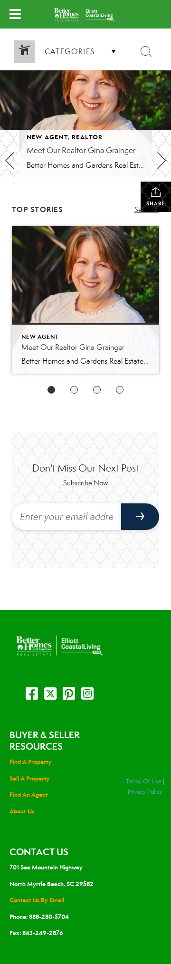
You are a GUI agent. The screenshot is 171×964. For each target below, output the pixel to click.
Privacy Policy (145, 792)
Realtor (87, 137)
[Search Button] (146, 52)
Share (155, 203)
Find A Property (31, 762)
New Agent (47, 137)
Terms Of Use (144, 781)
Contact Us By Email (37, 900)
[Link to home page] (85, 14)
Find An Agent (29, 794)
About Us (22, 811)
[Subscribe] (140, 516)
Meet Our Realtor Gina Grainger (81, 150)
